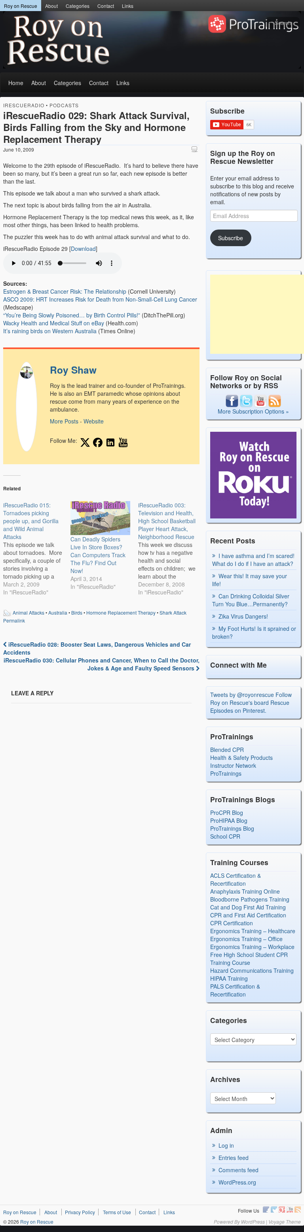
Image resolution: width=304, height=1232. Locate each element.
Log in (226, 1145)
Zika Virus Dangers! (243, 616)
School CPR (225, 836)
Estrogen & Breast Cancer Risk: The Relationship (64, 291)
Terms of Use (117, 1212)
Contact (105, 5)
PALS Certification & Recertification (235, 990)
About (51, 5)
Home (15, 83)
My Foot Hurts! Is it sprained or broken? (254, 632)
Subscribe (230, 238)
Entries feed (233, 1158)
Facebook (266, 1209)
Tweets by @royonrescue (242, 695)
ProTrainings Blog (232, 828)
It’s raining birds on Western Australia (50, 331)
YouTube (290, 1209)
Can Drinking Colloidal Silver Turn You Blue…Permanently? (250, 600)
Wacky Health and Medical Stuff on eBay (53, 323)
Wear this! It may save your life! (249, 580)
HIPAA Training (229, 978)
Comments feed (238, 1170)
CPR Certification (231, 923)
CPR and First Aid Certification (248, 915)
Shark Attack (173, 612)
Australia (57, 612)
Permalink (14, 620)
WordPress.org (237, 1182)
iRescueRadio (23, 105)
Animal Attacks (28, 612)
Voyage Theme (284, 1221)
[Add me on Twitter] (85, 443)
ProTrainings (225, 773)
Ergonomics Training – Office (246, 939)
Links (127, 5)
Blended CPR (227, 750)
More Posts (64, 421)
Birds (76, 612)
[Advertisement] (257, 314)
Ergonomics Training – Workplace (252, 947)
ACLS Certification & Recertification (235, 879)
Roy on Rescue (20, 5)
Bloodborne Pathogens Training (249, 899)
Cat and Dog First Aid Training (248, 907)
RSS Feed (297, 1209)
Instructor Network (233, 765)
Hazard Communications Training (252, 970)
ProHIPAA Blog (228, 820)
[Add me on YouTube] (123, 443)
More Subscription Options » (253, 411)
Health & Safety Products (241, 757)
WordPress (253, 1221)
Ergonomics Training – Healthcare (252, 931)
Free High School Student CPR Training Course (249, 958)
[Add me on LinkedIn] (110, 443)
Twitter (274, 1209)
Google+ (282, 1209)
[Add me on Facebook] (98, 443)
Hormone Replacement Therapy (121, 612)
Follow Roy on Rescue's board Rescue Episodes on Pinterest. (251, 702)
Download (83, 248)
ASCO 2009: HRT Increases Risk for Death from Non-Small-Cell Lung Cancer (100, 299)
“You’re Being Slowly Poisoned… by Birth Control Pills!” (71, 315)
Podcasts (64, 105)
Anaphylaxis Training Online (245, 891)
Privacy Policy (80, 1212)
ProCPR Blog (226, 812)
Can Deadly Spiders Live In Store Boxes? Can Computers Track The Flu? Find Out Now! (97, 555)
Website (94, 421)
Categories (77, 5)
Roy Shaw (73, 370)
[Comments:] (196, 149)
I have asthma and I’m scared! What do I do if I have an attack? (253, 560)
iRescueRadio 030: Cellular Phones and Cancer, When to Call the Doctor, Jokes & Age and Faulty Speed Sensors (102, 664)
